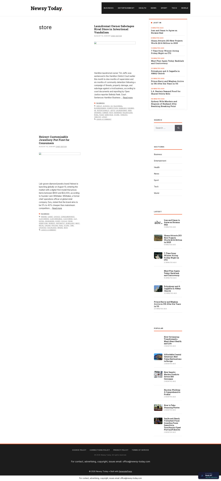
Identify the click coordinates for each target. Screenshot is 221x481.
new (129, 110)
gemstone (43, 223)
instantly (60, 223)
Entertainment (126, 8)
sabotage (109, 115)
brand (44, 217)
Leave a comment (103, 119)
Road (101, 115)
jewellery (70, 223)
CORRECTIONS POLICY (100, 450)
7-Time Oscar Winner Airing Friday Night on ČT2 (165, 52)
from (70, 221)
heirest (52, 223)
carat (50, 217)
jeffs (112, 110)
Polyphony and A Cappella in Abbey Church (165, 72)
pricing (55, 225)
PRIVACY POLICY (120, 450)
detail (41, 221)
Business (109, 8)
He (95, 110)
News (154, 8)
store (116, 115)
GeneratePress (125, 471)
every (57, 221)
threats (123, 115)
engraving (49, 221)
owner (105, 113)
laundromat (121, 110)
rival (96, 115)
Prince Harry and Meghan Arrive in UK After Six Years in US (167, 82)
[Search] (178, 128)
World (184, 8)
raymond (118, 113)
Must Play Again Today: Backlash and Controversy (167, 62)
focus (64, 221)
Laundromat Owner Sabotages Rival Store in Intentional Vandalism (114, 29)
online (48, 225)
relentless (128, 113)
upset (104, 117)
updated (42, 228)
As (111, 106)
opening (97, 113)
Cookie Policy (79, 450)
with (66, 228)
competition (112, 108)
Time (72, 225)
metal (41, 225)
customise (68, 219)
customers (44, 219)
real (61, 225)
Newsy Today (46, 8)
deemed (131, 108)
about (99, 106)
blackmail (118, 106)
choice (57, 217)
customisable (56, 219)
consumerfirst (68, 217)
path (111, 113)
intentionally (103, 110)
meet (77, 223)
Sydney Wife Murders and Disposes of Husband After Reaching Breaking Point (164, 103)
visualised (52, 228)
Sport (164, 8)
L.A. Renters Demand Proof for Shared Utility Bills (165, 92)
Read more (128, 97)
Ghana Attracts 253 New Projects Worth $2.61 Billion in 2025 (167, 42)
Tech (174, 8)
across (106, 106)
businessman (100, 108)
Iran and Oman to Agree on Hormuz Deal (164, 31)
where (60, 228)
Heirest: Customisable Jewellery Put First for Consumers (54, 140)
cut (75, 219)
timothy (97, 117)
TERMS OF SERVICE (140, 450)
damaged (123, 108)
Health (142, 8)
